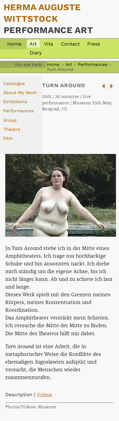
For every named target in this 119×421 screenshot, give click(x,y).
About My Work (20, 92)
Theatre (11, 129)
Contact (70, 44)
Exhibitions (15, 101)
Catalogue (14, 83)
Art (33, 44)
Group (10, 120)
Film (8, 138)
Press (93, 44)
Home (14, 44)
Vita (48, 44)
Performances (92, 64)
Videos (44, 394)
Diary (36, 52)
